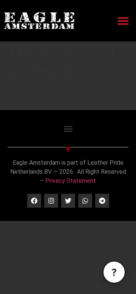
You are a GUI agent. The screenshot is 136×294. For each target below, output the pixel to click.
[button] (123, 21)
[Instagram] (51, 201)
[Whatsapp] (85, 201)
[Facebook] (34, 201)
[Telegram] (102, 201)
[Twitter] (68, 201)
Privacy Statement (70, 180)
